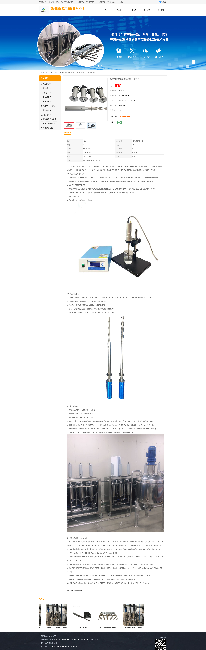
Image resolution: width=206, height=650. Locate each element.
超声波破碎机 (46, 115)
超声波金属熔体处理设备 (50, 124)
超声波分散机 (46, 84)
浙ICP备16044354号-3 (63, 639)
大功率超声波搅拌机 (51, 627)
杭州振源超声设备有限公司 (79, 639)
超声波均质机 (46, 102)
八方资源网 (52, 646)
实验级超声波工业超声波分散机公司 (129, 627)
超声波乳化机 (46, 93)
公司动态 (147, 10)
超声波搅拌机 (46, 88)
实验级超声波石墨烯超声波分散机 (154, 627)
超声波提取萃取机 (65, 72)
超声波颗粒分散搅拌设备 (77, 627)
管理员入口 (67, 646)
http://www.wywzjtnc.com (75, 590)
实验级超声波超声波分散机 (103, 627)
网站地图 (74, 646)
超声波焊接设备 (47, 128)
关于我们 (161, 10)
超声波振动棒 (46, 110)
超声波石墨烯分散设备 (49, 119)
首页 (106, 10)
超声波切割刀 (46, 97)
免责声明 (60, 646)
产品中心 (120, 10)
